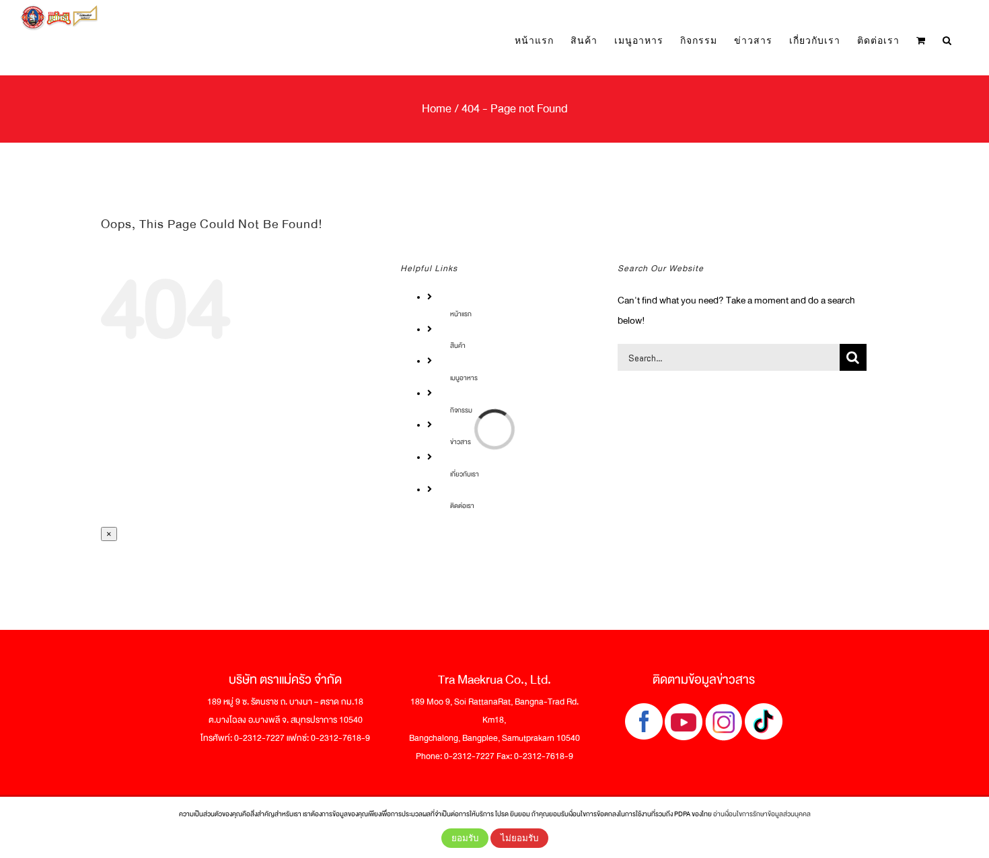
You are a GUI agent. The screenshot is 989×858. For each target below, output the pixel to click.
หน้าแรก (461, 314)
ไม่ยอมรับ (519, 838)
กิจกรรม (461, 410)
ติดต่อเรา (462, 505)
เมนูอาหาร (464, 378)
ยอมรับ (464, 838)
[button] (947, 40)
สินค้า (458, 345)
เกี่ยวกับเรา (464, 474)
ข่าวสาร (460, 442)
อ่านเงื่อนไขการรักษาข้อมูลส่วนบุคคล (762, 814)
